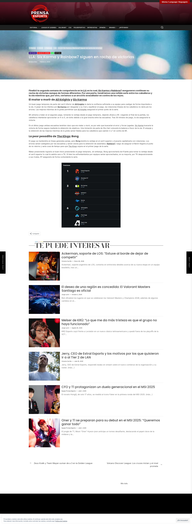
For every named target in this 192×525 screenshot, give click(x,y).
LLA (52, 53)
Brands (112, 27)
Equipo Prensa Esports (69, 391)
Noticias (58, 53)
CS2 (70, 27)
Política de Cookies (61, 521)
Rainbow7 (116, 90)
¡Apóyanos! (123, 27)
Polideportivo (79, 27)
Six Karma (103, 90)
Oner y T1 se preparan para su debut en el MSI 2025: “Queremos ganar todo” (111, 422)
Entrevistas (92, 27)
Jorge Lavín (65, 294)
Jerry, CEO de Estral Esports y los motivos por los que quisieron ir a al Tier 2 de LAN (110, 355)
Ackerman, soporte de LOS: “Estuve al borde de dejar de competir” (105, 255)
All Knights (62, 99)
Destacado (32, 53)
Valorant (62, 27)
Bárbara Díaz (33, 62)
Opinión (102, 27)
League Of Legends (48, 27)
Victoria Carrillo (67, 261)
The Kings (63, 136)
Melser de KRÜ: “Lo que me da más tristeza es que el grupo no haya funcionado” (109, 322)
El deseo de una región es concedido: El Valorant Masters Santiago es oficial (106, 289)
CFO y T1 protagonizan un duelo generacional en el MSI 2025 (108, 387)
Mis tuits (124, 483)
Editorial (33, 27)
